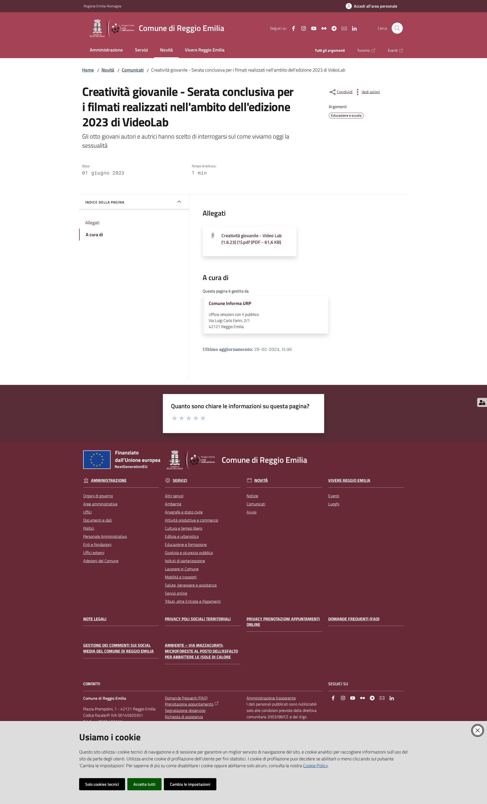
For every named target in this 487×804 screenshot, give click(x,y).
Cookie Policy (315, 765)
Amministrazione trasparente (271, 698)
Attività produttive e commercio (191, 520)
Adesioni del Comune (100, 561)
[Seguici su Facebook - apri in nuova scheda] (291, 28)
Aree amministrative (100, 504)
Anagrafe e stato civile (184, 512)
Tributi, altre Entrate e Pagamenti (193, 601)
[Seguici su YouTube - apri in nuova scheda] (312, 28)
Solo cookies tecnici (102, 784)
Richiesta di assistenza (184, 717)
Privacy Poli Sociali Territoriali (198, 619)
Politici (88, 528)
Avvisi (251, 512)
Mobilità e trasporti (181, 577)
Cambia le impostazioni (190, 784)
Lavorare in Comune (182, 569)
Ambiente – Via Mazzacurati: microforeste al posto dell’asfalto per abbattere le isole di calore (201, 651)
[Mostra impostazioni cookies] (482, 402)
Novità (107, 69)
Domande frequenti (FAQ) (353, 619)
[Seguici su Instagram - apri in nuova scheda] (302, 28)
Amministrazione (109, 480)
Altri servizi (174, 496)
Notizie (252, 496)
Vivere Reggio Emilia (349, 480)
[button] (397, 28)
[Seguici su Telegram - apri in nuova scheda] (332, 28)
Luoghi (333, 504)
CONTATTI (91, 684)
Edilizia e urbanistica (182, 536)
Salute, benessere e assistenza (191, 585)
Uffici (87, 512)
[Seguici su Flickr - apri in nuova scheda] (322, 28)
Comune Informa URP (230, 303)
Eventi (333, 496)
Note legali (95, 619)
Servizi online (176, 593)
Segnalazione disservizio (185, 710)
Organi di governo (98, 496)
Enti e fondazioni (97, 544)
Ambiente (173, 504)
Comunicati (133, 69)
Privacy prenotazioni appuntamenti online (283, 622)
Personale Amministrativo (105, 536)
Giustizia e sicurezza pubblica (189, 553)
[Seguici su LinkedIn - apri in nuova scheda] (352, 28)
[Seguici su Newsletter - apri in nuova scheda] (342, 28)
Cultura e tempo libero (183, 528)
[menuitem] (106, 50)
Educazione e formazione (186, 544)
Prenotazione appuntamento (189, 704)
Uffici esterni (93, 553)
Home (88, 69)
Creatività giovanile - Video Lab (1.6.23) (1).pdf (251, 239)
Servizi (180, 480)
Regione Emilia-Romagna (102, 6)
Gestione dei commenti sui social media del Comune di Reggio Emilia (118, 648)
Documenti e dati (97, 520)
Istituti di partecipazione (185, 561)
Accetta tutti (144, 784)
